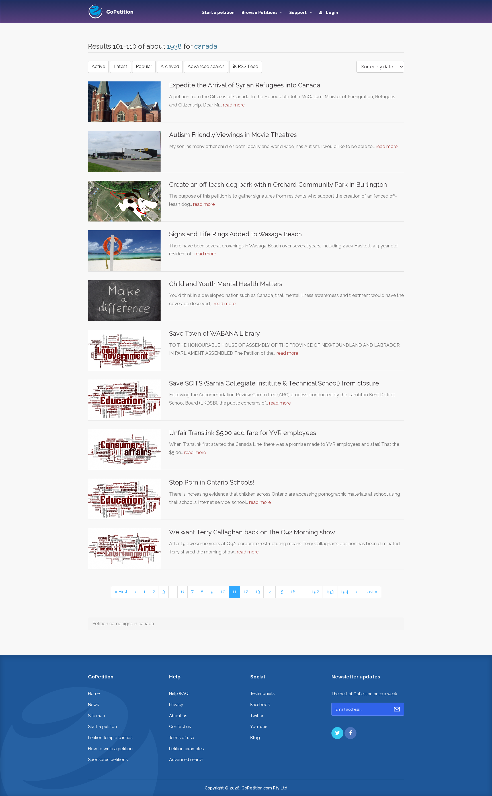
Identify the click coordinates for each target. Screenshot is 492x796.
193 (330, 591)
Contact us (180, 726)
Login (331, 12)
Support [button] (298, 12)
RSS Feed (247, 66)
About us (178, 715)
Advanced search (206, 66)
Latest (120, 66)
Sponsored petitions (108, 759)
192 (315, 591)
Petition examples (186, 748)
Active (98, 66)
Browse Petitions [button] (259, 12)
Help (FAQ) (179, 693)
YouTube (258, 726)
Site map (96, 715)
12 (246, 591)
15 (281, 591)
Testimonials (262, 693)
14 (269, 591)
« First (121, 591)
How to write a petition (110, 748)
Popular (144, 66)
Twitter (256, 715)
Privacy (176, 704)
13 (257, 591)
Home (94, 693)
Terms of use (181, 737)
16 (293, 591)
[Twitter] (337, 733)
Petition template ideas (110, 737)
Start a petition (218, 12)
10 (223, 591)
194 (344, 591)
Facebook (260, 704)
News (93, 704)
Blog (255, 737)
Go (397, 709)
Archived (170, 66)
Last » (371, 591)
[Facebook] (350, 733)
